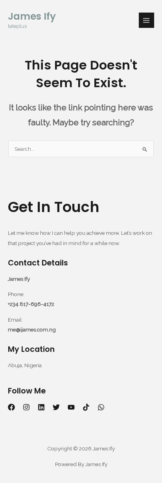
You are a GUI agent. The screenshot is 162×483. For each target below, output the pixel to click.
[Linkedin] (41, 407)
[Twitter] (56, 407)
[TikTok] (86, 407)
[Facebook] (11, 407)
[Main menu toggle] (146, 20)
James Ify (32, 16)
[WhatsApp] (101, 407)
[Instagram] (26, 407)
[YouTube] (71, 407)
